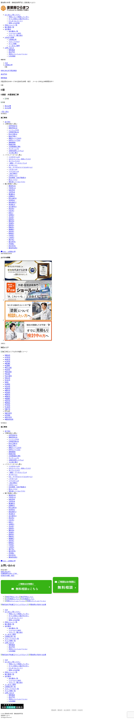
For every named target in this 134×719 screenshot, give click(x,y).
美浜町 (7, 374)
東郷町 (7, 399)
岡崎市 (7, 396)
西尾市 (7, 394)
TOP (6, 610)
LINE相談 (12, 56)
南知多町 (8, 372)
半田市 (7, 357)
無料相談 (12, 50)
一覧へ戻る (5, 111)
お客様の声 (12, 39)
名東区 (7, 384)
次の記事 (8, 108)
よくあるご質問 (14, 46)
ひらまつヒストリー (16, 21)
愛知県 (53, 710)
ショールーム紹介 (15, 33)
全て (7, 122)
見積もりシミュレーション (18, 54)
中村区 (7, 405)
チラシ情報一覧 (10, 640)
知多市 (7, 359)
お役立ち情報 (9, 37)
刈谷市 (7, 380)
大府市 (7, 361)
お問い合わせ (9, 48)
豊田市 (7, 390)
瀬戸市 (7, 409)
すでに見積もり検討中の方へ (19, 19)
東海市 (7, 355)
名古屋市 (8, 376)
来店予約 (12, 52)
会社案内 (8, 29)
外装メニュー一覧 (11, 25)
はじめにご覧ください (12, 15)
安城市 (7, 392)
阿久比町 (8, 368)
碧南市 (7, 388)
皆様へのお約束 (14, 23)
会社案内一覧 (13, 31)
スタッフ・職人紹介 (16, 35)
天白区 (7, 386)
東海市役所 (9, 419)
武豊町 (7, 365)
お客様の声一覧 (10, 636)
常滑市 (7, 370)
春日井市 (8, 413)
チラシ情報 (12, 44)
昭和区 (7, 403)
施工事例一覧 (9, 27)
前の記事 (8, 106)
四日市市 (8, 417)
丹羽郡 (7, 415)
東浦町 (7, 363)
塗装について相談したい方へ (19, 17)
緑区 (7, 382)
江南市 (7, 407)
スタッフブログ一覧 (12, 638)
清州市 (7, 401)
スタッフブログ (14, 41)
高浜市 (7, 378)
